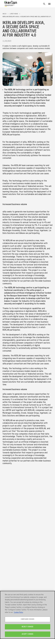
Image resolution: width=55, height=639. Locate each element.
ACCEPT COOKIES (27, 634)
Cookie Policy (18, 612)
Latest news (14, 14)
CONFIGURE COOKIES (27, 619)
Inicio (4, 14)
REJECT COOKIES (27, 627)
